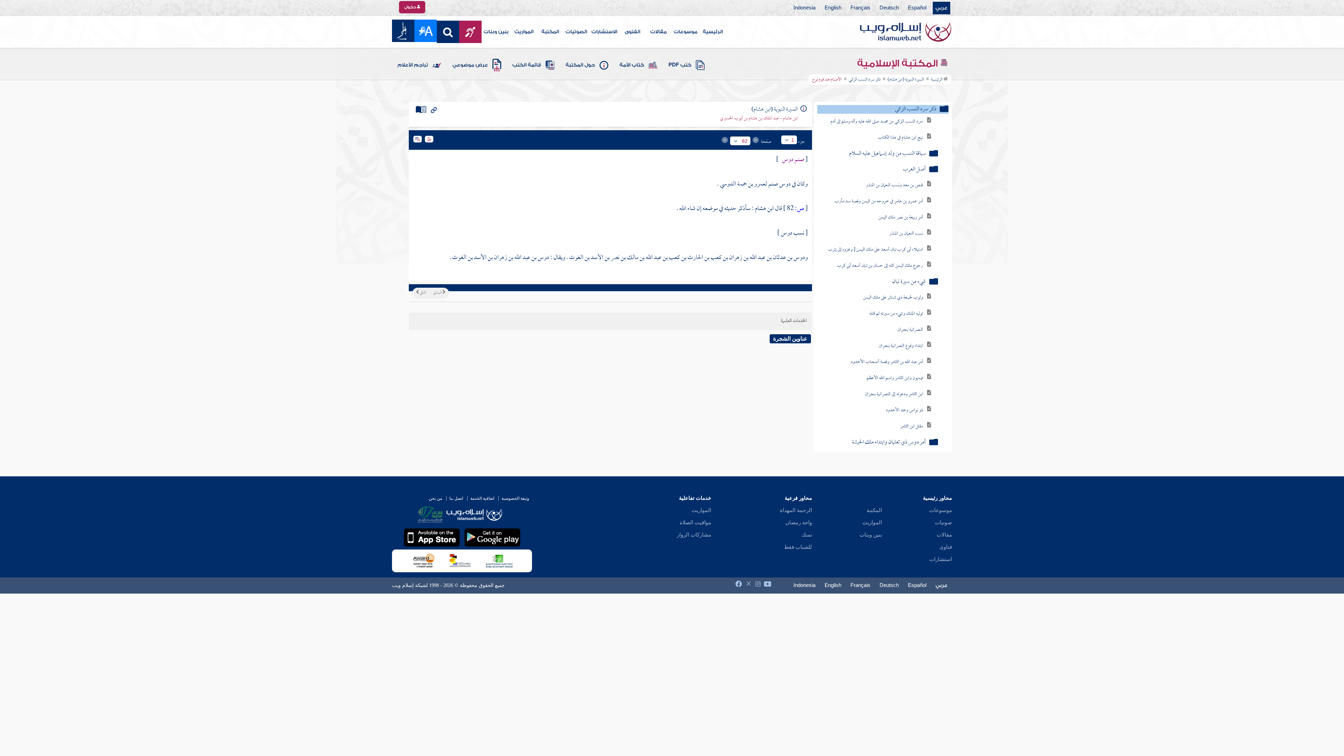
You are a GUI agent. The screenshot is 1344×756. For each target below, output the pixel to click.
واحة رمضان (798, 522)
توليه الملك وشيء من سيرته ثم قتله (896, 314)
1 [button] (792, 140)
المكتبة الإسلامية (898, 63)
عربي (941, 8)
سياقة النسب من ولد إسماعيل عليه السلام (887, 153)
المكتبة (550, 32)
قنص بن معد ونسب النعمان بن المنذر (894, 185)
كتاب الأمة (632, 65)
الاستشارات (604, 32)
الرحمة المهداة (796, 510)
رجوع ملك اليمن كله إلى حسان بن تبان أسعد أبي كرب (880, 266)
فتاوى (945, 547)
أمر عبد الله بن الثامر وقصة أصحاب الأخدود (887, 362)
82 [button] (745, 141)
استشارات (940, 559)
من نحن (435, 498)
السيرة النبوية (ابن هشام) (906, 79)
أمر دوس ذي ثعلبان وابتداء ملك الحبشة (889, 442)
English (833, 8)
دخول (410, 7)
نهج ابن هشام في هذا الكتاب (900, 138)
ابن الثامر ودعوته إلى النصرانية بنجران (894, 394)
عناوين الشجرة (790, 339)
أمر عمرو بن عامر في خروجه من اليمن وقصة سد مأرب (879, 201)
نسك (807, 535)
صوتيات (943, 522)
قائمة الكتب (526, 65)
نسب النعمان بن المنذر (906, 234)
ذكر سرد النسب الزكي (865, 79)
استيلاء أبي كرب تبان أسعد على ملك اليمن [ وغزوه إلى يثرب (875, 250)
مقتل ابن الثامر (911, 426)
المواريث (523, 32)
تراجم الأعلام (413, 65)
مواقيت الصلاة (695, 522)
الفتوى (632, 32)
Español (917, 8)
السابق (437, 293)
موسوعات (686, 32)
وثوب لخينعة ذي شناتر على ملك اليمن (893, 298)
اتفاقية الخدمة (482, 498)
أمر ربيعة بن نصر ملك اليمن (900, 217)
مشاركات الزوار (694, 535)
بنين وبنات (496, 32)
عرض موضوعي (470, 65)
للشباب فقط (798, 547)
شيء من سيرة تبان (909, 282)
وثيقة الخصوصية (515, 498)
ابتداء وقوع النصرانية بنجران (901, 346)
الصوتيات (576, 32)
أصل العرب (914, 169)
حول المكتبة (580, 65)
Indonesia (804, 8)
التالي (422, 293)
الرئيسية (713, 32)
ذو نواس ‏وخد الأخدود (904, 410)
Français (860, 8)
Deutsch (889, 8)
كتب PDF (679, 65)
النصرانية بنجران (910, 330)
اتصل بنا (456, 498)
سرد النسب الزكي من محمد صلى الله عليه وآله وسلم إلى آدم (877, 122)
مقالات (658, 32)
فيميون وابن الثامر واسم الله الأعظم (895, 378)
